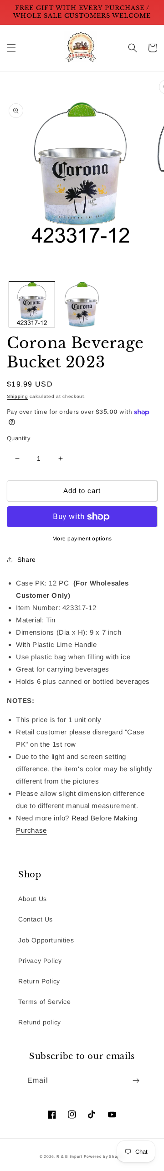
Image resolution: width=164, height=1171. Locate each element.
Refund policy (39, 1022)
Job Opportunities (46, 940)
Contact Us (35, 919)
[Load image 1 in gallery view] (32, 304)
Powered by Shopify (104, 1156)
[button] (11, 48)
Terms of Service (44, 1001)
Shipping (17, 396)
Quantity (19, 438)
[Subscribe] (136, 1080)
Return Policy (39, 981)
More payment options (82, 538)
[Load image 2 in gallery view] (82, 304)
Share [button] (26, 559)
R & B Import (69, 1156)
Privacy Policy (40, 960)
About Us (32, 898)
